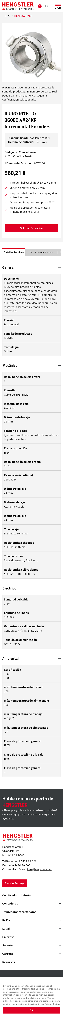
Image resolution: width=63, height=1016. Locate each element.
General (8, 267)
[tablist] (31, 253)
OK (31, 1010)
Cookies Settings (14, 883)
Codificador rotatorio (16, 895)
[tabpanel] (31, 521)
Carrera (7, 953)
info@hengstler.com (39, 869)
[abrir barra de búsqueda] (40, 6)
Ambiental (10, 658)
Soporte (7, 945)
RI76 (7, 16)
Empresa (8, 937)
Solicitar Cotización (31, 228)
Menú (57, 7)
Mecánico (9, 365)
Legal (6, 928)
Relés (6, 920)
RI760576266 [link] (23, 16)
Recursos (8, 962)
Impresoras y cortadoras (19, 912)
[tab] (13, 252)
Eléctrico (9, 588)
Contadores (10, 903)
